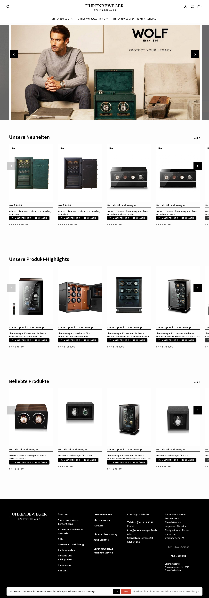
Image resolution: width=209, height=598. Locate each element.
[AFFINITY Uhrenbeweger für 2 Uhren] (80, 417)
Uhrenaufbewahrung (91, 18)
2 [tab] (103, 123)
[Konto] (186, 7)
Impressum (64, 565)
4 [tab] (108, 123)
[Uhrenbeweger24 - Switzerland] (29, 515)
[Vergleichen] (193, 7)
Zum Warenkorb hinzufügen (29, 218)
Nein (126, 591)
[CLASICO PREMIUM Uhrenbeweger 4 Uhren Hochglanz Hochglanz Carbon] (129, 173)
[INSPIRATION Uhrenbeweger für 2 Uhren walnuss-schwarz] (31, 417)
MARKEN (98, 525)
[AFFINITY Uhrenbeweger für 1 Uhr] (178, 417)
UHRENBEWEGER (61, 18)
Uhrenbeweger (102, 520)
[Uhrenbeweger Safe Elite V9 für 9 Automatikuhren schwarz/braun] (80, 295)
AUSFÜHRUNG (101, 539)
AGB (60, 538)
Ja (116, 591)
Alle (197, 138)
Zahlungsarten (66, 550)
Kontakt (63, 570)
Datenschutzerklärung (71, 544)
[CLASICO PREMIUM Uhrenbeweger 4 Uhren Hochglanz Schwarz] (178, 173)
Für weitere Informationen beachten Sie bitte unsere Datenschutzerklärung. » (166, 591)
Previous (14, 54)
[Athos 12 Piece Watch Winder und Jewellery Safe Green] (31, 173)
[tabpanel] (104, 72)
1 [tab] (100, 123)
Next (195, 54)
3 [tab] (105, 123)
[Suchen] (8, 7)
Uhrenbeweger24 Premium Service (134, 18)
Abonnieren (178, 555)
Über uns (63, 514)
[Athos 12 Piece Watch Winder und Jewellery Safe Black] (80, 173)
